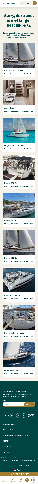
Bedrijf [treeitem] (6, 441)
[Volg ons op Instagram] (6, 415)
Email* (5, 400)
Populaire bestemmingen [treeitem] (14, 435)
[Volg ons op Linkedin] (24, 415)
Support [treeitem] (7, 452)
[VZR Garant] (31, 415)
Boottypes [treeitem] (8, 430)
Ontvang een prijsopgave (20, 474)
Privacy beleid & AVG (29, 460)
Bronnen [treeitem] (7, 446)
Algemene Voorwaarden (10, 460)
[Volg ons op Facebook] (18, 415)
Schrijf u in (29, 404)
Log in (11, 465)
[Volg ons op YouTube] (12, 415)
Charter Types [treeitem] (9, 424)
